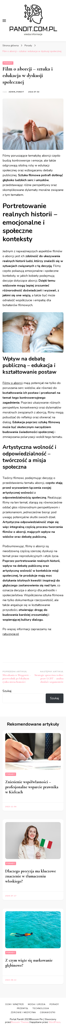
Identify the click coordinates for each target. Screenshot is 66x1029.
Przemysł (22, 1008)
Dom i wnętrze (14, 1004)
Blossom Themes (20, 1022)
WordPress (54, 1022)
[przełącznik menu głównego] (4, 20)
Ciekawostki (47, 1012)
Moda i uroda (37, 1004)
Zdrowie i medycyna (23, 1012)
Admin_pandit (16, 92)
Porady (8, 63)
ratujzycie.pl (11, 634)
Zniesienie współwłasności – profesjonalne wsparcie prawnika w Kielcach (31, 787)
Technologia (40, 1008)
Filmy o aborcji (13, 383)
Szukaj (7, 691)
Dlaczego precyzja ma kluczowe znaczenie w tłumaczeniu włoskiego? (30, 876)
